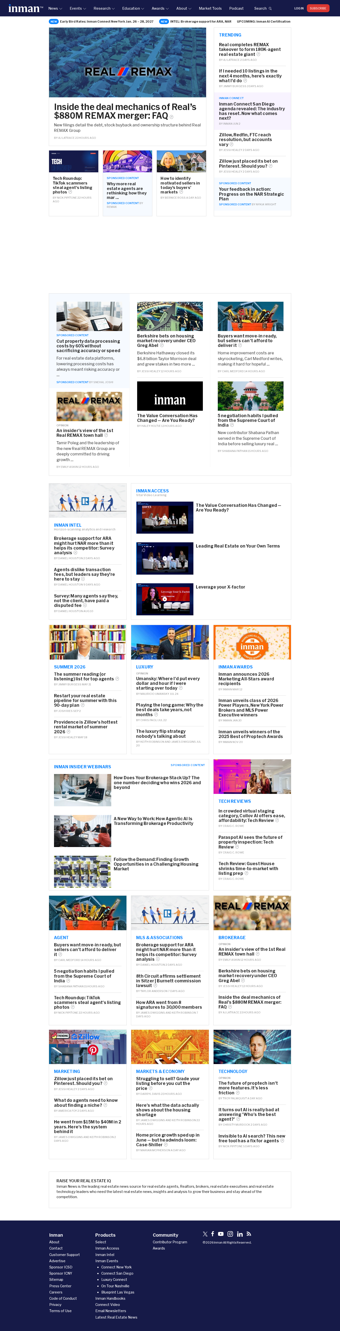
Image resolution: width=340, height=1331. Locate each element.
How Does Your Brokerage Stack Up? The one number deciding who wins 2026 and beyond (157, 782)
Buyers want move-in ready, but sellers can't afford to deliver (247, 340)
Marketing (67, 1071)
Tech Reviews (235, 801)
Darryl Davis (150, 1093)
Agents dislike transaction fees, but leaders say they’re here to (84, 574)
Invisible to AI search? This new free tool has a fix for (252, 1138)
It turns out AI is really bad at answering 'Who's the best (249, 1114)
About (181, 8)
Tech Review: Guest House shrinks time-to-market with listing (249, 868)
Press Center (60, 1286)
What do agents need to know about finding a (86, 1102)
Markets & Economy (160, 1071)
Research (102, 8)
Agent (61, 937)
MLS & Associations (159, 937)
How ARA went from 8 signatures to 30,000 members (169, 1004)
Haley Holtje (151, 425)
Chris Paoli (149, 720)
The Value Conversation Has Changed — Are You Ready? (167, 418)
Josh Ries (65, 710)
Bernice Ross (175, 197)
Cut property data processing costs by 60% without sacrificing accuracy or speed (88, 346)
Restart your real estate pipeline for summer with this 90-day (85, 700)
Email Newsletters (110, 1311)
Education (131, 8)
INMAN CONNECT (231, 98)
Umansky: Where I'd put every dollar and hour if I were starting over (168, 683)
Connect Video (107, 1304)
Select (100, 1242)
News (53, 8)
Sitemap (56, 1279)
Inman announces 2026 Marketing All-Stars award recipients (246, 679)
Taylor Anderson (154, 991)
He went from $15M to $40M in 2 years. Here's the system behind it (87, 1126)
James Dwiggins (183, 741)
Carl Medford (233, 371)
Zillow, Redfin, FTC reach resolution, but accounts (245, 139)
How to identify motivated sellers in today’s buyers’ (180, 185)
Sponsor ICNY (60, 1273)
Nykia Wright (266, 204)
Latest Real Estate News (116, 1317)
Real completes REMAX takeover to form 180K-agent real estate (250, 49)
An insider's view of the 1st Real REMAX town (85, 433)
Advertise (57, 1261)
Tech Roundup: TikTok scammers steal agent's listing (73, 185)
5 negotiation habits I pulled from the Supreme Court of (248, 420)
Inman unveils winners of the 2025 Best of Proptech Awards (251, 734)
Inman (227, 123)
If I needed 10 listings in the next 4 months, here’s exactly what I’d (250, 76)
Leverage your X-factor (220, 587)
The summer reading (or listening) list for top (84, 676)
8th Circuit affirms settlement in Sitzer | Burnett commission (168, 981)
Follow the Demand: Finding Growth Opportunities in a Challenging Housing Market (156, 864)
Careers (55, 1292)
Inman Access (152, 490)
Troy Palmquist (235, 1098)
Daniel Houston (70, 558)
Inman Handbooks (110, 1298)
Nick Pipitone (67, 197)
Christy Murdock (236, 1124)
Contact (56, 1248)
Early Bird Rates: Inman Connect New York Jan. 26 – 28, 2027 (107, 21)
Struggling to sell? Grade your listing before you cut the (168, 1083)
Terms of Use (60, 1311)
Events (76, 8)
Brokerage (232, 937)
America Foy (67, 1110)
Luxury (144, 666)
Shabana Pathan (234, 450)
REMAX (112, 206)
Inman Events (106, 1261)
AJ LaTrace (66, 137)
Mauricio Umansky (154, 693)
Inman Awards (236, 666)
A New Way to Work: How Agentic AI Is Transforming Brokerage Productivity (153, 821)
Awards (158, 8)
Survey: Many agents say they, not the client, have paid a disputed (86, 600)
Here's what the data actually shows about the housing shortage (167, 1110)
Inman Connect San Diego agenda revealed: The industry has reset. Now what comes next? (252, 111)
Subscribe (318, 8)
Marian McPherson (155, 1150)
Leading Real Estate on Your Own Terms (238, 546)
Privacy (55, 1304)
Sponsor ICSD (60, 1267)
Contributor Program (170, 1242)
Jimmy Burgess (234, 86)
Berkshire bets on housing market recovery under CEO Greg (166, 340)
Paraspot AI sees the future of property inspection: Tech (251, 842)
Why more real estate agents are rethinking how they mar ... (127, 191)
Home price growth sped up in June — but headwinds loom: (168, 1140)
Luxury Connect (114, 1279)
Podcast (236, 8)
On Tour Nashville (115, 1286)
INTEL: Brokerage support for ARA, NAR (200, 21)
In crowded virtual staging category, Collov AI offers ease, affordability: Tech (252, 816)
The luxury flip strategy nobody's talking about (161, 733)
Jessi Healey (232, 149)
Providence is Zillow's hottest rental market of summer (85, 727)
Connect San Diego (117, 1273)
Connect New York (116, 1267)
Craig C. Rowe (233, 825)
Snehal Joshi (103, 382)
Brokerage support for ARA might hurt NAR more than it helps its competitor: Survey (84, 545)
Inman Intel (67, 524)
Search (260, 8)
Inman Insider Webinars (82, 766)
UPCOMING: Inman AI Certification (263, 21)
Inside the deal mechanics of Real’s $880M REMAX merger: (125, 111)
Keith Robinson (152, 741)
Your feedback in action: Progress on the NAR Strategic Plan (251, 194)
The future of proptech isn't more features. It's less (248, 1088)
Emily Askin (69, 466)
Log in (299, 8)
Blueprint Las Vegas (117, 1292)
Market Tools (210, 8)
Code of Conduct (63, 1298)
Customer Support (64, 1255)
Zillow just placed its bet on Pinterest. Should (248, 163)
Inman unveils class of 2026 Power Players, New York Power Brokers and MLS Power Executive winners (251, 707)
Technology (233, 1071)
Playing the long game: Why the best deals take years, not (169, 709)
